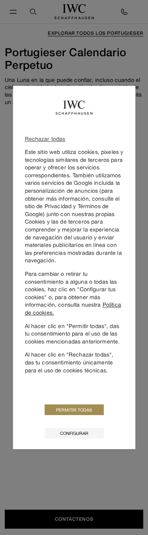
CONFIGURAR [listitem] (74, 433)
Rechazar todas (45, 138)
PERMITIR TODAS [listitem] (74, 409)
